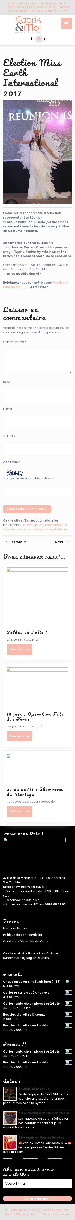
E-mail (7, 409)
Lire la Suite (21, 651)
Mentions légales (15, 928)
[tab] (66, 23)
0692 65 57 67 (55, 904)
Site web (9, 435)
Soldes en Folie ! (27, 632)
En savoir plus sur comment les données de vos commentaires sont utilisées (36, 527)
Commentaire (14, 342)
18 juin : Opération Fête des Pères (35, 716)
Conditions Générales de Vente (26, 941)
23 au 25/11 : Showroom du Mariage (35, 791)
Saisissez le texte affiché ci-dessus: (29, 478)
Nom (6, 382)
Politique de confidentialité (22, 935)
